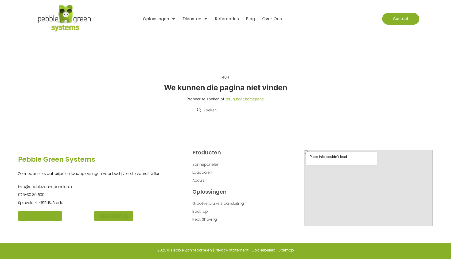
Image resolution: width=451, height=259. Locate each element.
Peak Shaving (204, 219)
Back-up (200, 211)
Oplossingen (156, 19)
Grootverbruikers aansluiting (218, 203)
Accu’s (198, 180)
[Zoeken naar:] (225, 110)
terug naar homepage (245, 99)
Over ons (272, 19)
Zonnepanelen (205, 164)
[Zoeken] (199, 110)
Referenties (227, 19)
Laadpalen (202, 172)
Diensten (192, 19)
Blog (250, 19)
